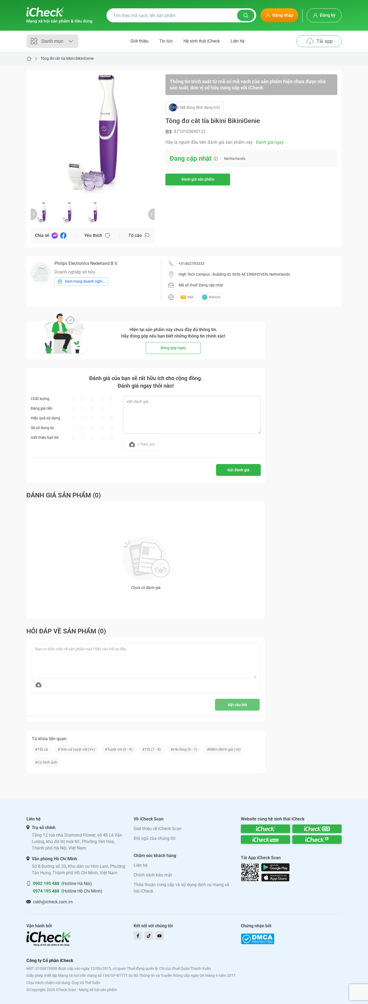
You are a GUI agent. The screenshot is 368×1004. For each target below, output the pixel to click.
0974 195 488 (46, 891)
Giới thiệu (139, 41)
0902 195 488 (46, 883)
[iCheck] (265, 828)
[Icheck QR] (317, 828)
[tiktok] (148, 935)
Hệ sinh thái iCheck (201, 41)
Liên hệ (237, 41)
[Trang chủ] (59, 15)
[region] (93, 136)
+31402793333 (191, 263)
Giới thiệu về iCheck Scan (158, 828)
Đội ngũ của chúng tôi (154, 838)
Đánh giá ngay (270, 142)
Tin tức (166, 41)
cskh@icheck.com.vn (53, 901)
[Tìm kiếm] (245, 15)
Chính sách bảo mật (153, 874)
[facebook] (138, 935)
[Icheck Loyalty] (317, 839)
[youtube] (159, 935)
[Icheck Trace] (265, 839)
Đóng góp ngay (173, 348)
